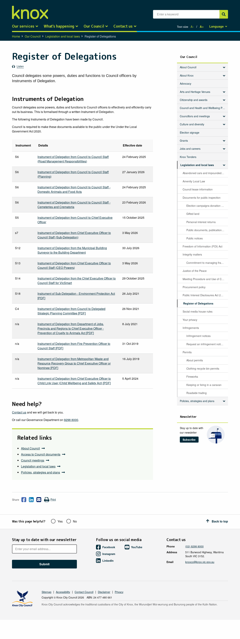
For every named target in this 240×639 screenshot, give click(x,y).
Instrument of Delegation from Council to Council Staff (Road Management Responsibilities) (73, 159)
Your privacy (190, 320)
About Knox (187, 75)
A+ (202, 26)
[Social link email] (38, 499)
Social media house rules (197, 311)
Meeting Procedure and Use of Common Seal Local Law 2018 (205, 279)
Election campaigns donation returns (206, 205)
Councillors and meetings (195, 116)
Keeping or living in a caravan (203, 385)
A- (192, 26)
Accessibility (63, 592)
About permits (194, 360)
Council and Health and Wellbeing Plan (203, 108)
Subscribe (189, 439)
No (75, 521)
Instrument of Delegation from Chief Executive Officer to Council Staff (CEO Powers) (74, 265)
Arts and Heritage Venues (195, 92)
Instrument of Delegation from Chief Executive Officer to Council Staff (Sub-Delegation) (74, 235)
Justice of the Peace (195, 271)
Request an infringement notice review (206, 344)
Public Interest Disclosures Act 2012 (204, 295)
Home (16, 36)
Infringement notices (198, 336)
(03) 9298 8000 (194, 546)
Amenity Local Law (194, 181)
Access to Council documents (40, 454)
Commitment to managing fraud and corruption (206, 263)
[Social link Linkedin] (31, 499)
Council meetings (32, 460)
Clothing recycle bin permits (202, 368)
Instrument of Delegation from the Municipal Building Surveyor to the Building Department (72, 250)
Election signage (189, 132)
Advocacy (185, 83)
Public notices (194, 238)
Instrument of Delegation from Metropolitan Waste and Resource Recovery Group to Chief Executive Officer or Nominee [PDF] (74, 363)
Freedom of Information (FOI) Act (202, 246)
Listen (20, 66)
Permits (187, 352)
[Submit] (223, 14)
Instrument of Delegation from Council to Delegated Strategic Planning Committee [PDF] (71, 311)
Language (216, 26)
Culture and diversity (192, 124)
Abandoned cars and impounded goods (205, 173)
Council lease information (198, 189)
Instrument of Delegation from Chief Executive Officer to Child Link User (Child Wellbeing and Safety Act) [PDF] (74, 380)
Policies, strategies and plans (40, 472)
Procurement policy (194, 287)
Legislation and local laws (62, 36)
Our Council (94, 26)
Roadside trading (196, 393)
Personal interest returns (201, 222)
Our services (23, 26)
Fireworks (192, 376)
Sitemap (46, 592)
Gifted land (192, 214)
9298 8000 (71, 420)
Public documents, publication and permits (206, 230)
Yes (60, 521)
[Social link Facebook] (23, 499)
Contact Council (84, 592)
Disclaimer (104, 592)
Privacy (119, 592)
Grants (184, 140)
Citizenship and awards (193, 100)
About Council (30, 448)
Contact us (123, 26)
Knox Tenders (188, 157)
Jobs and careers (190, 148)
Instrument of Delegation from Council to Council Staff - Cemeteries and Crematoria (74, 204)
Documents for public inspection (201, 197)
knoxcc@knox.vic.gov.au (199, 562)
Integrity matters (192, 254)
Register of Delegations (198, 303)
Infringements (191, 328)
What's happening (59, 26)
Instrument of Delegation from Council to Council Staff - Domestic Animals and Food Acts (74, 189)
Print (53, 499)
